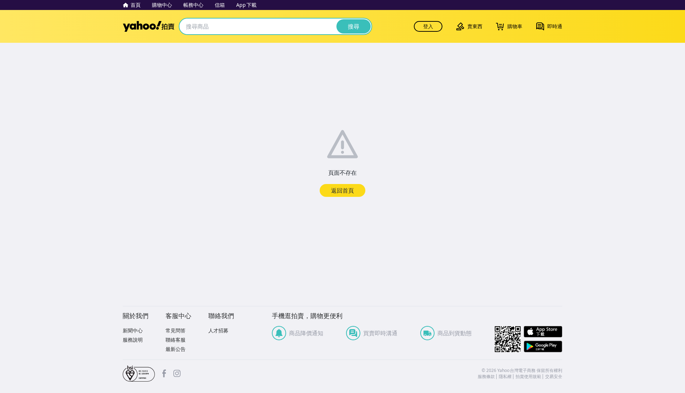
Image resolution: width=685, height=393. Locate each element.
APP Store (543, 332)
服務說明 (133, 339)
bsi (139, 374)
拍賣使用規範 (528, 376)
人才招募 (218, 330)
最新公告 (176, 349)
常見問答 (176, 330)
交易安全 (553, 376)
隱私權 (505, 376)
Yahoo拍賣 (148, 26)
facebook (164, 373)
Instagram (177, 373)
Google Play (543, 346)
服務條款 (486, 376)
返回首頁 (342, 190)
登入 (428, 26)
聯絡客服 (176, 339)
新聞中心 (133, 330)
